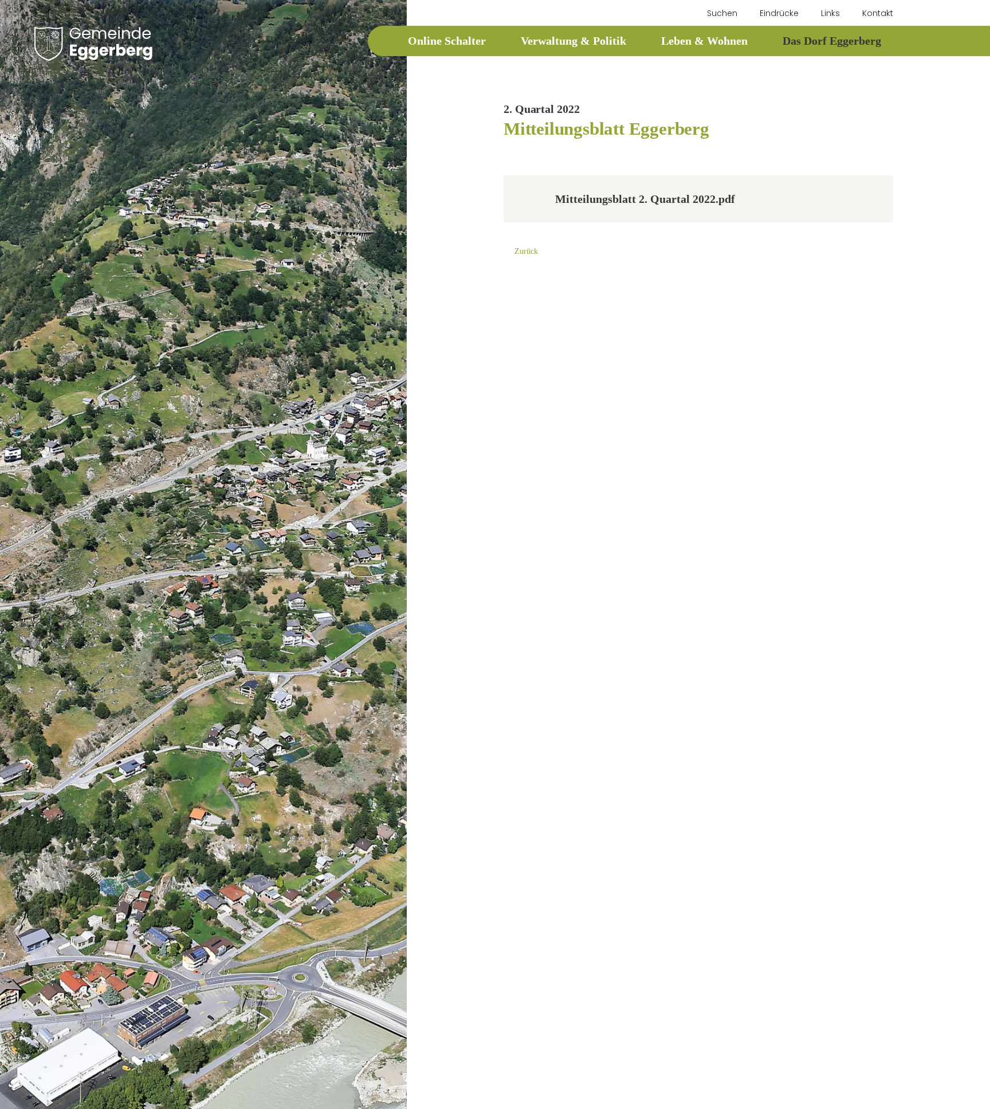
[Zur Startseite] (93, 43)
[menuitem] (716, 13)
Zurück (526, 251)
